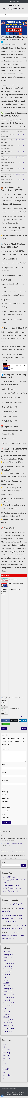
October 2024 (7, 1000)
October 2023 (7, 1031)
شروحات (5, 1067)
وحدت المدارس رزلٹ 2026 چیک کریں (6, 846)
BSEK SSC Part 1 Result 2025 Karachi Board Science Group (12, 918)
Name (5, 765)
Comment (6, 749)
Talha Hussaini (13, 44)
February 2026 (8, 955)
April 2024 (6, 1014)
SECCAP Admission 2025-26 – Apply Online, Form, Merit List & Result (4, 728)
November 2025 (8, 963)
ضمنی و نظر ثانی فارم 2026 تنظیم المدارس (11, 891)
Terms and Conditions (18, 1094)
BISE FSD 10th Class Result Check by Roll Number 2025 (14, 838)
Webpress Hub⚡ (23, 716)
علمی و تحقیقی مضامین (7, 1069)
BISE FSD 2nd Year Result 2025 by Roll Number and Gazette (13, 856)
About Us (7, 1092)
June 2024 (6, 1009)
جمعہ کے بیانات (6, 1055)
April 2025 (6, 983)
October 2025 (7, 966)
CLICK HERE (20, 134)
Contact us (13, 1092)
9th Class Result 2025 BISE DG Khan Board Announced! (24, 728)
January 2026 (7, 958)
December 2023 (8, 1025)
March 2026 (7, 952)
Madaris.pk (14, 5)
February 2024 (8, 1020)
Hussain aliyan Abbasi (9, 916)
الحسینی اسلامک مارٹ (7, 1050)
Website (5, 780)
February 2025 (8, 989)
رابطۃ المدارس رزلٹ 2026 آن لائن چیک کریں (12, 888)
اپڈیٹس (4, 1044)
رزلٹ (2, 42)
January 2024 (7, 1023)
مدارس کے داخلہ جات (7, 1075)
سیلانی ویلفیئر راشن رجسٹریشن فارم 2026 (11, 885)
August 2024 (7, 1006)
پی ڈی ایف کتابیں (6, 1052)
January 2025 (7, 992)
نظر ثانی (4, 1078)
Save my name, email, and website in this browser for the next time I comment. (6, 804)
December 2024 (8, 994)
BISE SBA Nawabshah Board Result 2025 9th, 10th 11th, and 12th (13, 936)
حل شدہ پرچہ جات (6, 1058)
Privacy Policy (21, 1092)
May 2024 (6, 1011)
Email (5, 772)
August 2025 (7, 972)
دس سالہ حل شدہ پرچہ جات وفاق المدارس (17, 904)
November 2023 (8, 1028)
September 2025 (8, 969)
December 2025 (8, 960)
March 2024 (7, 1017)
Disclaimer (8, 1094)
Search (4, 862)
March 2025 (7, 986)
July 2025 (6, 974)
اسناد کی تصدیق (6, 1047)
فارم (4, 1072)
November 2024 (8, 997)
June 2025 (6, 977)
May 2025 (6, 980)
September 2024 (8, 1003)
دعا (4, 1061)
